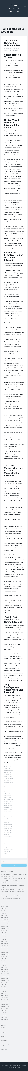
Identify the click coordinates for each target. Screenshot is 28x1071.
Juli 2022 (3, 1010)
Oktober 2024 (4, 952)
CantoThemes (16, 1067)
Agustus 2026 (4, 906)
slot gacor (3, 1032)
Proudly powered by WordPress (11, 1065)
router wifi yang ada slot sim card (8, 818)
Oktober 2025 (4, 926)
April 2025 (3, 939)
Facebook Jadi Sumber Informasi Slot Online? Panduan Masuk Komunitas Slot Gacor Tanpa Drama (12, 885)
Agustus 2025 (4, 930)
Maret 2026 (4, 915)
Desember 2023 (5, 974)
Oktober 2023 (4, 978)
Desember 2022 (5, 1000)
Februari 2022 (4, 1019)
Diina (14, 5)
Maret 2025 (4, 941)
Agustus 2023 (4, 982)
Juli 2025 (3, 932)
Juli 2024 (3, 958)
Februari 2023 (4, 995)
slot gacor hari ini (5, 1045)
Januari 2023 (4, 997)
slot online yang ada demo (7, 842)
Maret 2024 (4, 967)
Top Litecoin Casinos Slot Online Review (12, 43)
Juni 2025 (3, 934)
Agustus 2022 (4, 1008)
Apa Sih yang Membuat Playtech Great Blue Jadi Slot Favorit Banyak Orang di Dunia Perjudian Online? (13, 892)
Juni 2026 (3, 911)
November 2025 (5, 924)
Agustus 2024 (4, 956)
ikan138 (3, 1028)
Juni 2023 (3, 987)
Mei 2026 (3, 913)
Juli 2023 (3, 984)
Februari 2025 (4, 943)
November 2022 (5, 1002)
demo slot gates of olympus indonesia (8, 786)
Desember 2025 (5, 921)
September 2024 (5, 954)
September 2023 (5, 980)
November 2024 (5, 950)
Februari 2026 (4, 917)
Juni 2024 (3, 961)
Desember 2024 (5, 948)
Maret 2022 (4, 1017)
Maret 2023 (4, 993)
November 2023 (5, 976)
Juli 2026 (3, 908)
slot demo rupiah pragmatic (8, 838)
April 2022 (3, 1015)
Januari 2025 (4, 945)
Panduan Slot (15, 50)
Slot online (4, 1049)
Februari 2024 (4, 969)
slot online (4, 1040)
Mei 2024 (3, 963)
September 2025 (5, 928)
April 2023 (3, 991)
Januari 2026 (4, 919)
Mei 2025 (3, 937)
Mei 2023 (3, 989)
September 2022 (5, 1006)
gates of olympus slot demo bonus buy (8, 805)
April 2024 (3, 965)
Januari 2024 (4, 971)
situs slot (3, 1036)
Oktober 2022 (4, 1004)
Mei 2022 (3, 1013)
